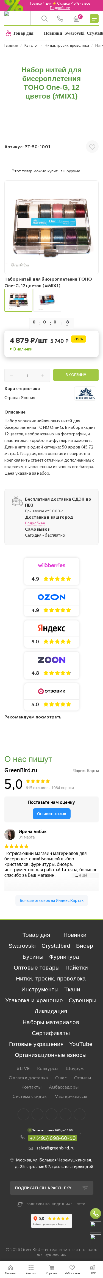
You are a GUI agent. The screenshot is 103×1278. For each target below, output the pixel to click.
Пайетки (76, 967)
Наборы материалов (51, 1022)
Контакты (31, 1086)
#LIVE (23, 1068)
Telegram (51, 1114)
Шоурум (74, 1068)
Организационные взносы (51, 1055)
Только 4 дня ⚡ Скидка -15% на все (59, 5)
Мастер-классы (70, 1096)
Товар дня (36, 935)
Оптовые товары (37, 967)
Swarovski (22, 946)
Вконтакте (23, 1114)
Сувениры (82, 1000)
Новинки (75, 935)
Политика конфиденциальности (56, 1204)
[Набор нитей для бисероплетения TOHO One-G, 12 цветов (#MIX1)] (51, 227)
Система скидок (30, 1096)
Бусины (33, 956)
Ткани (72, 989)
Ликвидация (51, 1011)
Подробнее (35, 523)
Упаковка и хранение (34, 1000)
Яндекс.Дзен (79, 1114)
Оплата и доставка (28, 1077)
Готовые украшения (36, 1044)
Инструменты (40, 989)
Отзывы (82, 1077)
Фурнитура (64, 956)
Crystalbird (55, 946)
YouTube (81, 1044)
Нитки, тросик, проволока (51, 978)
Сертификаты (51, 1033)
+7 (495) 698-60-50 (53, 1138)
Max (37, 1114)
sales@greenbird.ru (55, 1147)
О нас (61, 1077)
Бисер (84, 946)
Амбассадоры (64, 1086)
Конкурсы (47, 1068)
